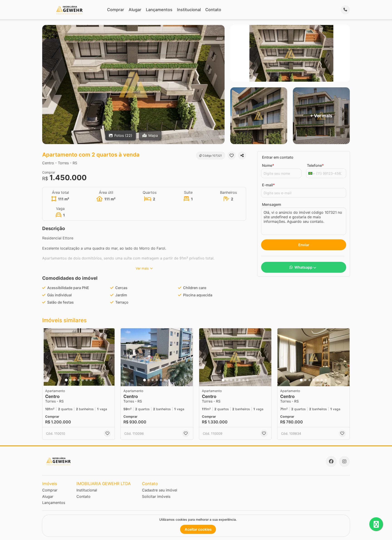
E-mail (268, 185)
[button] (78, 357)
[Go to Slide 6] (87, 380)
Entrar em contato (277, 157)
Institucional (189, 9)
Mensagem (271, 204)
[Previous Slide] (47, 357)
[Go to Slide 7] (91, 380)
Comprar (115, 9)
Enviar (303, 245)
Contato (213, 9)
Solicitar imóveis (156, 496)
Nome (268, 165)
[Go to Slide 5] (82, 380)
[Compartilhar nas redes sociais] (242, 155)
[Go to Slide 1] (66, 380)
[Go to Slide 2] (70, 380)
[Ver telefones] (345, 9)
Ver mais (142, 268)
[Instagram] (344, 461)
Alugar (135, 9)
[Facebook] (331, 461)
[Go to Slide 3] (74, 380)
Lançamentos (159, 9)
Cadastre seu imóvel (159, 490)
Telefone (315, 165)
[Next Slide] (110, 357)
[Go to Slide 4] (78, 380)
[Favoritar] (232, 155)
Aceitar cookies (198, 529)
